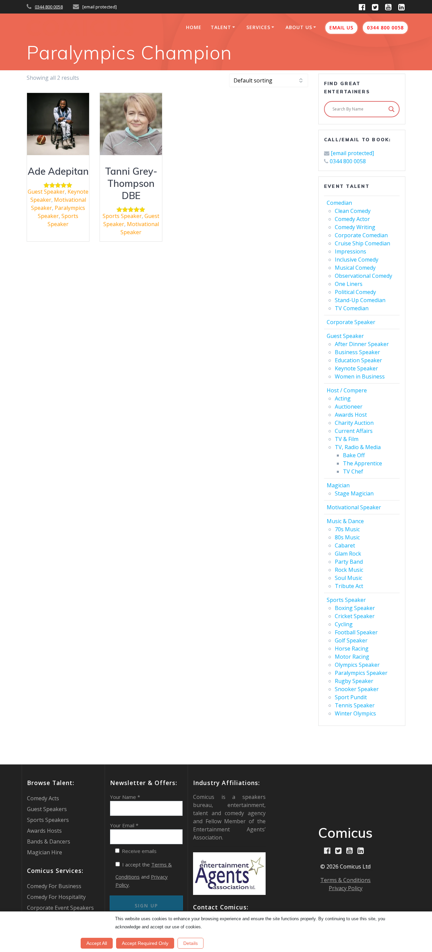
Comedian (339, 202)
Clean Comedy (353, 211)
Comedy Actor (352, 219)
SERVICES (258, 27)
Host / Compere (347, 390)
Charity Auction (354, 422)
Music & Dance (345, 521)
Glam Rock (348, 553)
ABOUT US (299, 27)
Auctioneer (348, 406)
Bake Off (354, 455)
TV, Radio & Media (358, 447)
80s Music (347, 537)
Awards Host (351, 414)
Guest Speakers (47, 809)
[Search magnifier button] (391, 109)
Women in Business (360, 376)
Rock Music (349, 569)
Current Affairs (354, 431)
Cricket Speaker (355, 616)
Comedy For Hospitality (56, 897)
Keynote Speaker (356, 368)
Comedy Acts (43, 798)
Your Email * (124, 825)
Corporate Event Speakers (60, 907)
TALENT (221, 27)
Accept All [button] (96, 943)
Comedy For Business (54, 886)
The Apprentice (362, 463)
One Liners (348, 284)
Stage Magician (354, 493)
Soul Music (348, 578)
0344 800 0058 (49, 7)
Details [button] (190, 943)
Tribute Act (349, 586)
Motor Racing (352, 656)
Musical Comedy (355, 267)
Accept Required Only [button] (145, 943)
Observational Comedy (363, 275)
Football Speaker (356, 632)
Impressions (350, 251)
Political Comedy (355, 292)
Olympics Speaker (357, 664)
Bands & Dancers (48, 841)
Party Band (349, 561)
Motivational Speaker (354, 507)
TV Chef (353, 471)
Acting (343, 398)
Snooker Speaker (357, 689)
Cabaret (345, 545)
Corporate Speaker (351, 322)
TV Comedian (352, 308)
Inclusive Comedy (356, 259)
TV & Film (346, 439)
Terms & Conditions (345, 880)
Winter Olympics (355, 713)
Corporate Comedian (361, 235)
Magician (338, 485)
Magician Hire (44, 852)
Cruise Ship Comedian (362, 243)
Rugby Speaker (354, 681)
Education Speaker (358, 360)
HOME (193, 27)
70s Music (347, 529)
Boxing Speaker (355, 608)
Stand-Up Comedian (360, 300)
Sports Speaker (122, 216)
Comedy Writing (355, 227)
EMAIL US (341, 27)
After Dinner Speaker (362, 344)
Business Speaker (357, 352)
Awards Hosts (44, 830)
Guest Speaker (46, 191)
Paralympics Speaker (361, 673)
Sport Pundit (351, 697)
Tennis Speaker (355, 705)
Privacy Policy (345, 888)
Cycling (344, 624)
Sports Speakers (48, 820)
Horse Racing (352, 648)
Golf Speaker (351, 640)
